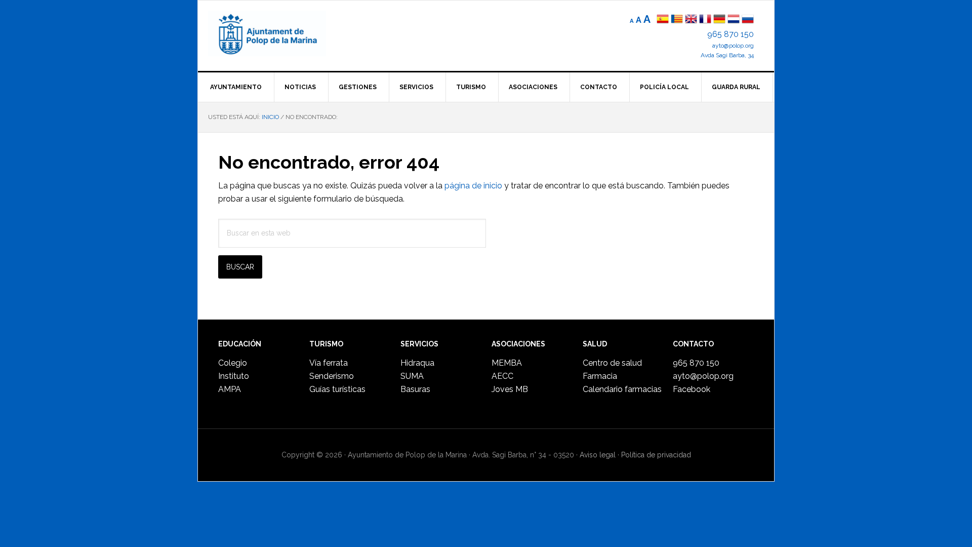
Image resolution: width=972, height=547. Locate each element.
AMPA (229, 389)
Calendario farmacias (622, 389)
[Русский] (748, 20)
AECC (502, 376)
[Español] (663, 20)
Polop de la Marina (279, 33)
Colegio (232, 363)
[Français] (705, 20)
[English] (691, 20)
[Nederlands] (734, 20)
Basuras (415, 389)
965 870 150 (730, 34)
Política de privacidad (656, 455)
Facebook (691, 389)
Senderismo (331, 376)
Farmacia (600, 376)
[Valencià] (677, 20)
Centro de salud (612, 363)
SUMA (412, 376)
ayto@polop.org (733, 45)
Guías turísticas (337, 389)
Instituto (233, 376)
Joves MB (510, 389)
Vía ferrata (328, 363)
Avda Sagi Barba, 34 (727, 55)
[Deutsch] (719, 20)
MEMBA (507, 363)
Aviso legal (598, 455)
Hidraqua (417, 363)
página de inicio (473, 185)
